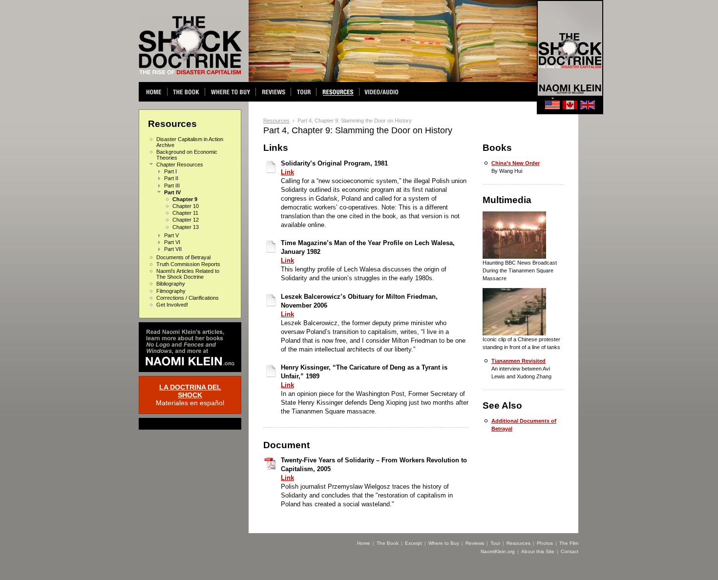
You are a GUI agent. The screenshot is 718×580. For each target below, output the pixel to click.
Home (363, 543)
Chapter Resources (179, 164)
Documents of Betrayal (183, 257)
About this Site (537, 551)
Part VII (173, 249)
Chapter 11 (185, 213)
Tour (495, 543)
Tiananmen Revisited (518, 361)
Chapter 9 (184, 199)
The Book (388, 543)
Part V (171, 235)
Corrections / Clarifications (187, 298)
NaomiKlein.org (498, 551)
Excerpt (413, 543)
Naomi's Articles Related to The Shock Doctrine (187, 274)
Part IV (172, 192)
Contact (569, 551)
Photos (545, 543)
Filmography (171, 291)
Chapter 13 (185, 227)
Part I (170, 171)
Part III (172, 185)
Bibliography (170, 284)
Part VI (172, 242)
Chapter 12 (185, 220)
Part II (171, 178)
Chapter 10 (185, 206)
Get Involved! (172, 305)
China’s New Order (515, 163)
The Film (568, 543)
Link (287, 172)
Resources (276, 121)
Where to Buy (443, 543)
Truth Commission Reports (188, 264)
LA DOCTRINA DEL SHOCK (190, 391)
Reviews (474, 543)
